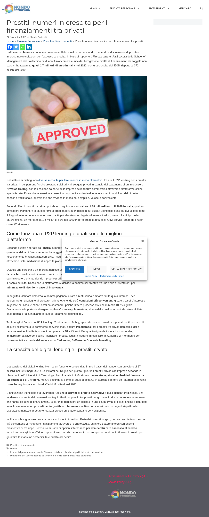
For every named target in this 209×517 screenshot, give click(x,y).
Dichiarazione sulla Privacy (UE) (128, 476)
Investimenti (157, 8)
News (93, 8)
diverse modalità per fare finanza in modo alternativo (70, 180)
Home (10, 41)
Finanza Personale (122, 8)
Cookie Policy (91, 276)
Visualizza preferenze (127, 269)
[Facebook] (10, 47)
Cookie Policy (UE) (119, 482)
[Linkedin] (29, 47)
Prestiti (13, 448)
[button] (142, 241)
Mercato (185, 8)
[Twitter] (16, 47)
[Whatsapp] (22, 47)
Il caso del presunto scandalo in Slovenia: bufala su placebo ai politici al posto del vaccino (56, 452)
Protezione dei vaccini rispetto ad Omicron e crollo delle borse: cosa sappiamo (50, 455)
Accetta (74, 269)
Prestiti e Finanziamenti (57, 41)
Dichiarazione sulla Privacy (112, 276)
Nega (96, 269)
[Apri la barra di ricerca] (201, 8)
